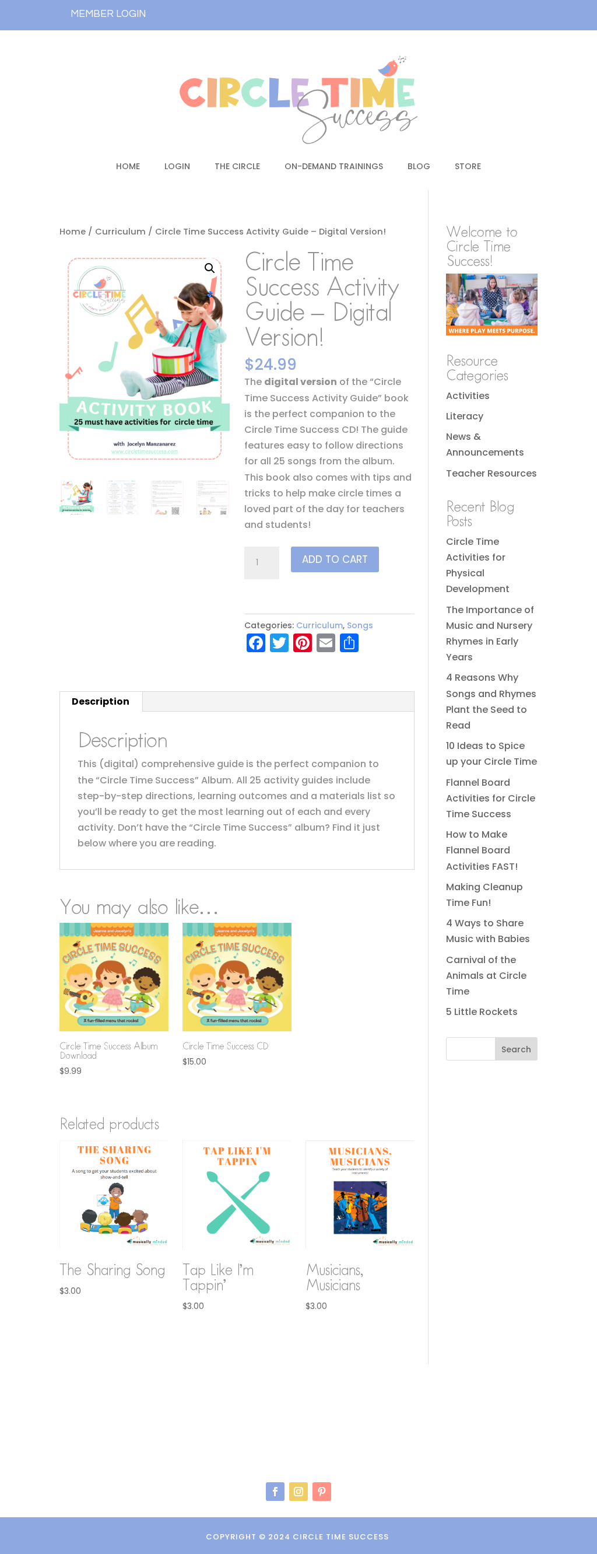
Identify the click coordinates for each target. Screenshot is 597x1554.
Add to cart (335, 559)
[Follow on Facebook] (275, 1491)
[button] (209, 268)
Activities (468, 395)
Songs (360, 625)
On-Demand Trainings (334, 166)
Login (177, 166)
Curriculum (120, 231)
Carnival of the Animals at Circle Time (486, 975)
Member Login (108, 14)
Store (468, 166)
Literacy (464, 416)
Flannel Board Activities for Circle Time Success (490, 798)
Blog (419, 166)
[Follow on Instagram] (298, 1491)
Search (516, 1049)
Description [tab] (100, 701)
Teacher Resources (491, 473)
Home (128, 166)
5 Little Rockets (482, 1012)
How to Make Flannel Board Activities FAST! (482, 850)
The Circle (237, 166)
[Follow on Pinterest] (321, 1491)
